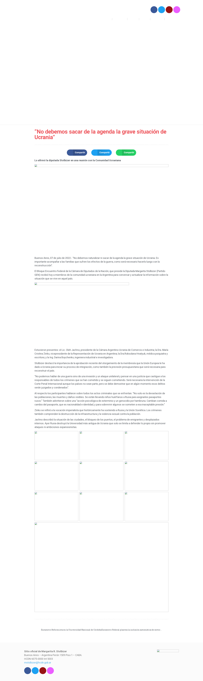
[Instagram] (176, 9)
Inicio (107, 19)
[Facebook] (154, 9)
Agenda (133, 19)
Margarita (157, 19)
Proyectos (120, 19)
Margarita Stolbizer (43, 14)
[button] (77, 152)
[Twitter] (161, 9)
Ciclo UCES (172, 19)
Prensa (145, 19)
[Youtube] (169, 9)
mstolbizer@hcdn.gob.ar (37, 662)
